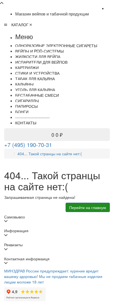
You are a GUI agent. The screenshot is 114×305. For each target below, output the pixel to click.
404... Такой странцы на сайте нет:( (49, 153)
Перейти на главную (87, 207)
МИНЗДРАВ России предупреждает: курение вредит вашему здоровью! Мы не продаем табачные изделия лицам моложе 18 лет (53, 276)
